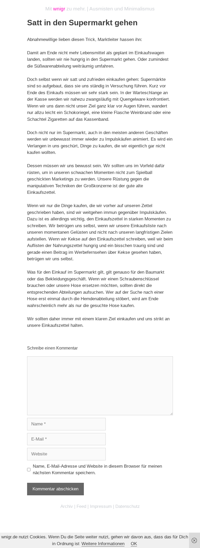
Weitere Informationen (103, 543)
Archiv (66, 506)
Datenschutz (127, 506)
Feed (81, 506)
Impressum (101, 506)
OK (134, 543)
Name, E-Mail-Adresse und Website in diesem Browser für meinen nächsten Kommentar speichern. (97, 469)
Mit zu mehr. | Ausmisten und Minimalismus (100, 8)
